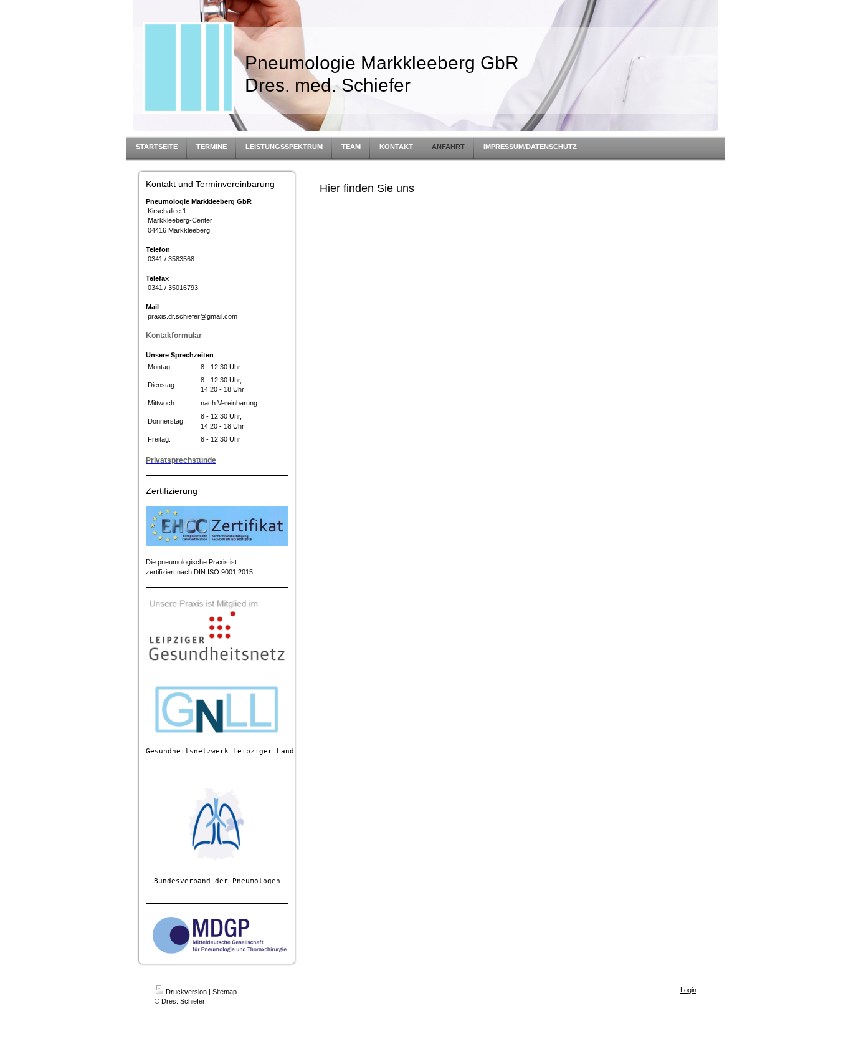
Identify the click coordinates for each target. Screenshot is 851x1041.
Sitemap (224, 991)
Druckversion (186, 991)
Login (688, 990)
